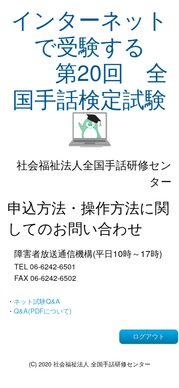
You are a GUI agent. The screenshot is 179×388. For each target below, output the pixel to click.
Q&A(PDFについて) (43, 310)
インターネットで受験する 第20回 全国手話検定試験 (89, 58)
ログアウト (149, 336)
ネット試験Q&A (37, 301)
